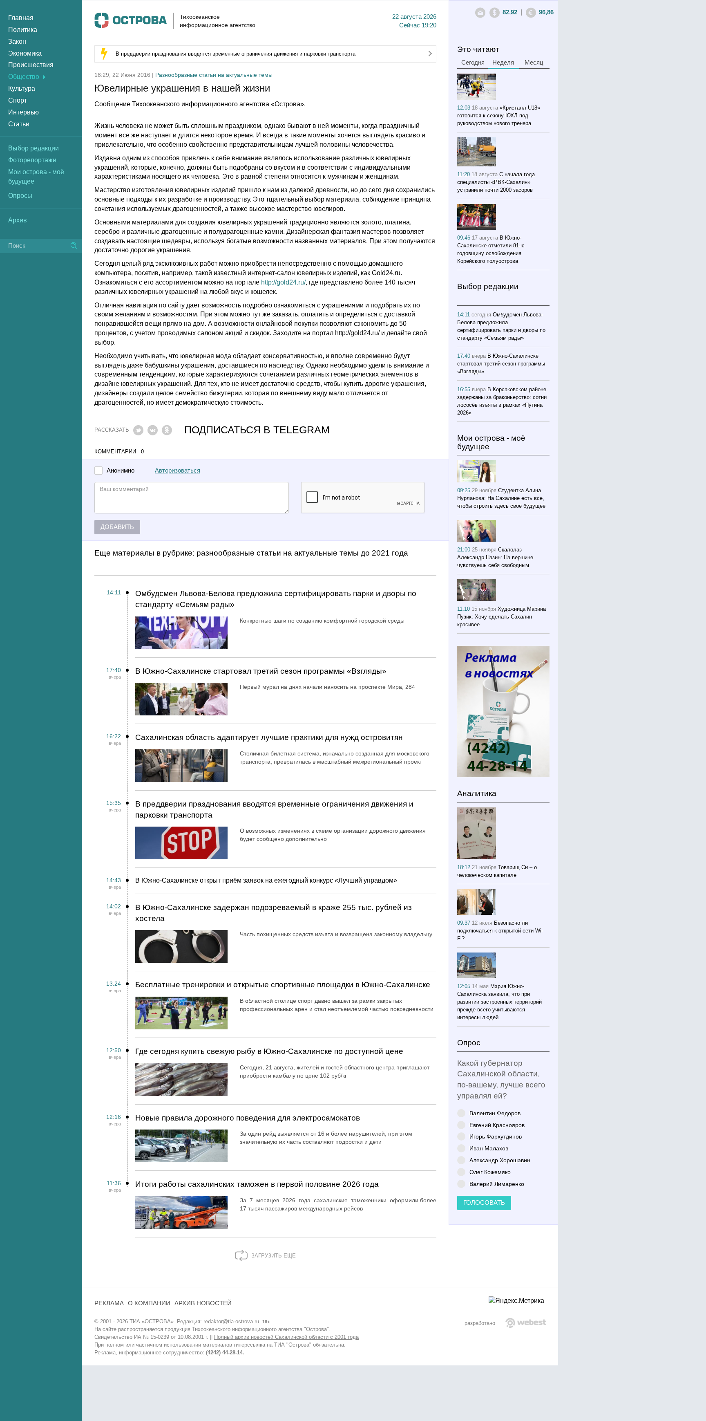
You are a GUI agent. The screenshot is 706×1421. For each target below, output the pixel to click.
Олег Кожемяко (490, 1172)
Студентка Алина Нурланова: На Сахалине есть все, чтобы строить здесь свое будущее (501, 498)
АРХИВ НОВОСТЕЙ (203, 1303)
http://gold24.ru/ (283, 282)
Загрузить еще (273, 1256)
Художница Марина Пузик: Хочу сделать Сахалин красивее (501, 617)
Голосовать (484, 1202)
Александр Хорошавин (499, 1160)
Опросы (20, 195)
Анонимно (120, 471)
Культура (21, 88)
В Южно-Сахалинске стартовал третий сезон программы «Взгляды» (261, 671)
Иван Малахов (488, 1148)
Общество (23, 76)
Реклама (109, 1303)
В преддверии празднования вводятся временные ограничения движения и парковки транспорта (235, 54)
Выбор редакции (33, 148)
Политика (22, 29)
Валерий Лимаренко (496, 1184)
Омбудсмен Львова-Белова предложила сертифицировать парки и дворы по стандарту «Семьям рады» (275, 599)
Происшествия (31, 64)
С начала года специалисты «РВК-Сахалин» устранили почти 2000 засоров (496, 182)
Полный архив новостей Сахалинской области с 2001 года (286, 1337)
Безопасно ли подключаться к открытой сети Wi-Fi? (500, 930)
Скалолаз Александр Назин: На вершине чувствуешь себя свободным (495, 557)
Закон (17, 41)
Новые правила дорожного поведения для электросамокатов (247, 1118)
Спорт (17, 100)
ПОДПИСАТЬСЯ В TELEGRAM (257, 430)
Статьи (18, 124)
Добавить (117, 527)
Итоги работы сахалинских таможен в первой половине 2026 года (257, 1184)
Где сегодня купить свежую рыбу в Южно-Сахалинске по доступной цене (269, 1051)
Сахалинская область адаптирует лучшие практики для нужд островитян (269, 737)
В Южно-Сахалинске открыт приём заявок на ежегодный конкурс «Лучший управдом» (266, 880)
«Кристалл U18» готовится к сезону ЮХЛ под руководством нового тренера (498, 115)
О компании (149, 1303)
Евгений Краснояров (497, 1125)
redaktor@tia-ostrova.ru (231, 1321)
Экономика (25, 53)
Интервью (23, 112)
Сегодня (473, 62)
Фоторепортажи (32, 160)
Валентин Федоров (495, 1113)
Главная (21, 17)
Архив (17, 220)
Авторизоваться (177, 470)
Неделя (503, 62)
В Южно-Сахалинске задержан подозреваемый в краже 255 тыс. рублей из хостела (273, 913)
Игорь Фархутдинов (495, 1136)
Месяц (534, 62)
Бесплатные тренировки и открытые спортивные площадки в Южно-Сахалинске (282, 984)
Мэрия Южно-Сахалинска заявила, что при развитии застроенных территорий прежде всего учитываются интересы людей (499, 1001)
